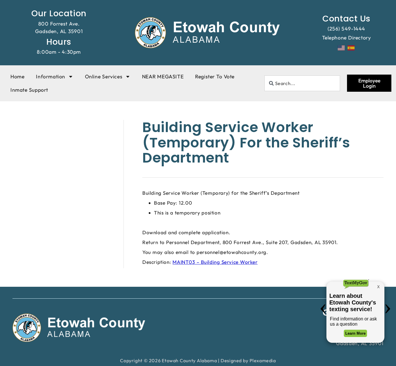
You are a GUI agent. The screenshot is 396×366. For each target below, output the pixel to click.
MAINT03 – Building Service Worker (214, 262)
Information (50, 76)
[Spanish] (351, 47)
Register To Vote (215, 76)
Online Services (104, 76)
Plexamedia (263, 360)
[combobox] (302, 83)
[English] (341, 47)
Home (17, 76)
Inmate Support (29, 89)
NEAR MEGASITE (163, 76)
